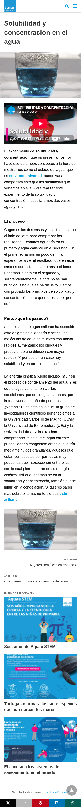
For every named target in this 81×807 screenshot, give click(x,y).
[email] (24, 803)
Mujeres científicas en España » (53, 565)
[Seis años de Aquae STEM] (40, 619)
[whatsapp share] (73, 803)
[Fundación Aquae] (10, 6)
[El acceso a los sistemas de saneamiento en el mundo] (40, 739)
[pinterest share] (40, 803)
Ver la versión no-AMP (58, 792)
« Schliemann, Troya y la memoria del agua (36, 581)
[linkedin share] (57, 803)
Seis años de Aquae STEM (30, 646)
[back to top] (71, 790)
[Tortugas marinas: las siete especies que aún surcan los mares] (40, 676)
